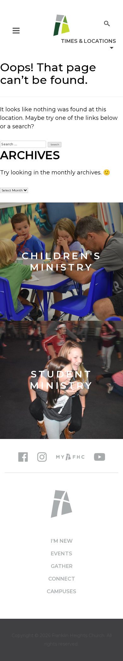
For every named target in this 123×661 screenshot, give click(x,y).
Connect (61, 579)
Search (107, 23)
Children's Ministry (62, 261)
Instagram (42, 457)
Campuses (61, 591)
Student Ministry (61, 380)
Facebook (23, 457)
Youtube (99, 457)
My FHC (70, 457)
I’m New (62, 541)
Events (61, 554)
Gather (62, 566)
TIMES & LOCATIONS (88, 41)
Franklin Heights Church (78, 635)
